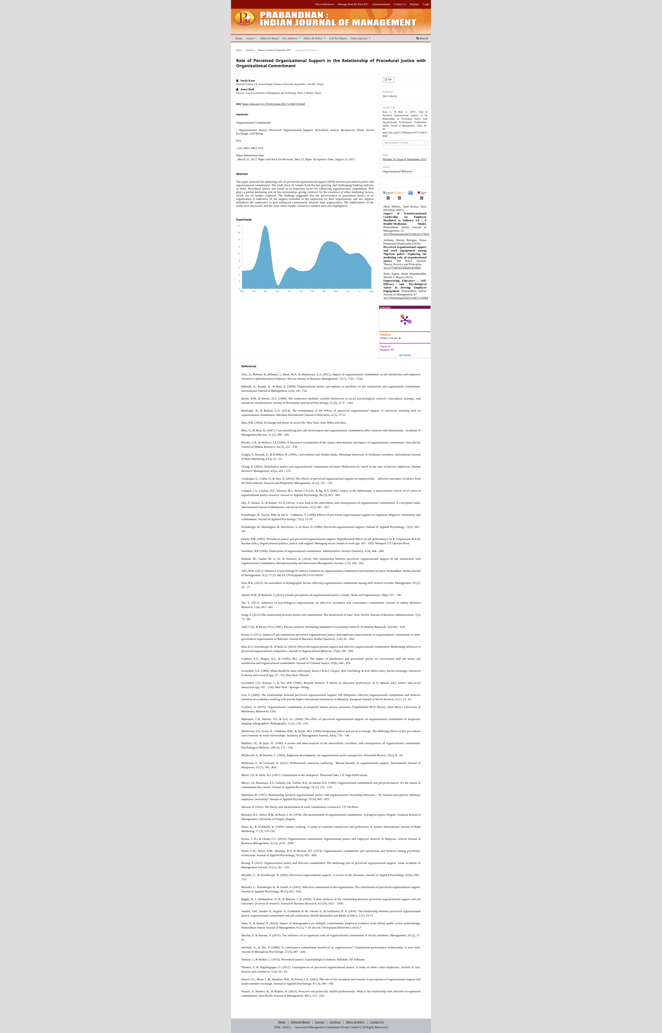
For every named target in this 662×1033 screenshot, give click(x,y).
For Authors (290, 38)
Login (426, 4)
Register (414, 4)
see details (405, 355)
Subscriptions (359, 38)
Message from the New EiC (353, 4)
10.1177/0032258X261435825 (402, 267)
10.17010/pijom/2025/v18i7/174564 (405, 297)
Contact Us (400, 4)
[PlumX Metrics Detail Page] (405, 320)
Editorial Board (269, 38)
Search (423, 38)
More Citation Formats (396, 142)
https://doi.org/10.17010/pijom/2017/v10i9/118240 (273, 103)
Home (239, 38)
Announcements (381, 4)
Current (319, 1021)
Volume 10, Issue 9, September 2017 (275, 50)
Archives (250, 50)
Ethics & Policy (313, 38)
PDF (389, 79)
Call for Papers (338, 38)
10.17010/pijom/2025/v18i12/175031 (406, 233)
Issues (250, 38)
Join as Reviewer (324, 4)
